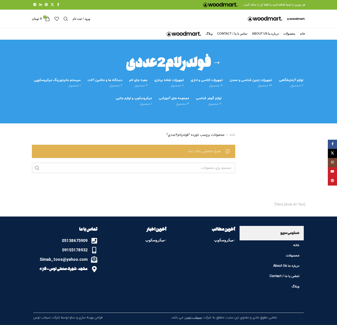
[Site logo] (220, 4)
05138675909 (75, 240)
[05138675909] (94, 241)
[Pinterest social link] (46, 5)
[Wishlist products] (56, 18)
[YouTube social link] (332, 171)
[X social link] (52, 5)
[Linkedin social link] (40, 5)
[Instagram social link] (332, 162)
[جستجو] (65, 18)
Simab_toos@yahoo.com (64, 259)
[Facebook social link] (58, 5)
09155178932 (75, 249)
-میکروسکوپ (224, 240)
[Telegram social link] (35, 5)
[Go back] (217, 62)
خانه (232, 135)
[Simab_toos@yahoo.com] (94, 259)
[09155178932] (94, 250)
